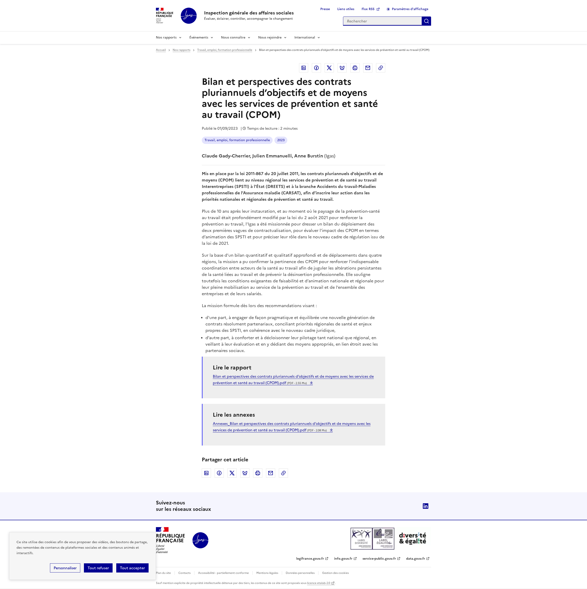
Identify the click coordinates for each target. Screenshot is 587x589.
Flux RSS (368, 9)
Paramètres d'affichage (410, 9)
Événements (198, 37)
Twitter (329, 67)
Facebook (316, 67)
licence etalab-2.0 (318, 583)
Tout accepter (132, 568)
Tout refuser (98, 568)
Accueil (161, 50)
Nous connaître (233, 37)
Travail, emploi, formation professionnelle (224, 50)
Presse (325, 9)
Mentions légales (267, 573)
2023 (281, 140)
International (304, 37)
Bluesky (342, 67)
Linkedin (303, 67)
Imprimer (355, 67)
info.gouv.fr (343, 558)
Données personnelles (300, 573)
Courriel (367, 67)
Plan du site (163, 573)
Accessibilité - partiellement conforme (223, 573)
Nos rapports (166, 37)
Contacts (184, 573)
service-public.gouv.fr (379, 558)
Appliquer (426, 21)
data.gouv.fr (415, 558)
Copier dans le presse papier (380, 67)
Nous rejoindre (270, 37)
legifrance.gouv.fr (310, 558)
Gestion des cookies (335, 573)
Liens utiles (345, 9)
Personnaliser (65, 568)
